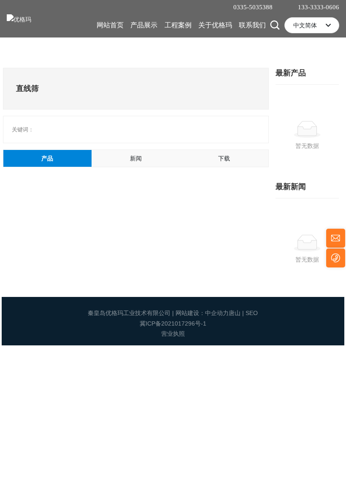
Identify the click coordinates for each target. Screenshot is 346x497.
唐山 (235, 313)
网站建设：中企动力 (202, 313)
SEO (252, 313)
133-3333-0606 (318, 7)
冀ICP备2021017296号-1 (173, 323)
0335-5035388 (253, 7)
